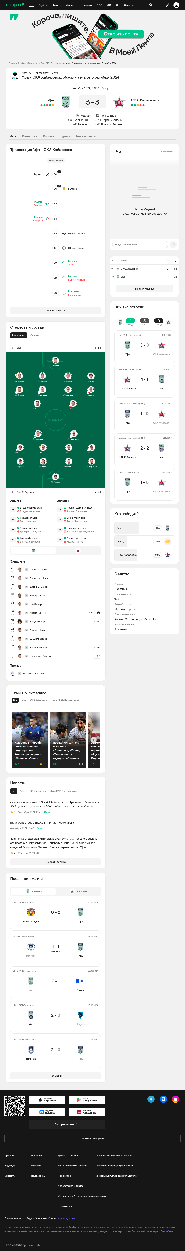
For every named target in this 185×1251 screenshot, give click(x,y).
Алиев (71, 264)
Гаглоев (72, 188)
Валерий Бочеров (30, 541)
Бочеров (38, 205)
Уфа (50, 100)
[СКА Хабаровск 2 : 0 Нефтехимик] (135, 105)
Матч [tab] (12, 136)
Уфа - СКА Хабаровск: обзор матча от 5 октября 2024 (91, 63)
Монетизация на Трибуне (72, 1165)
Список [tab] (34, 335)
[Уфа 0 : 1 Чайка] (47, 105)
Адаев (85, 115)
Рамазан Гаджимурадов (80, 531)
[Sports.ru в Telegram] (151, 1100)
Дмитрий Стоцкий (30, 531)
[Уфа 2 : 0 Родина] (44, 105)
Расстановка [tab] (19, 335)
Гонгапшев (108, 115)
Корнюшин (82, 120)
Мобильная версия (92, 1138)
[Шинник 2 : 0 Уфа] (41, 105)
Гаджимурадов (76, 279)
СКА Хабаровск (145, 100)
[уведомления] (159, 5)
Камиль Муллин (29, 538)
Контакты (9, 1175)
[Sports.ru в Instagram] (176, 1100)
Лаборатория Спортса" (71, 1185)
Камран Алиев (75, 541)
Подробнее (167, 1231)
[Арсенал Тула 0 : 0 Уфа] (53, 105)
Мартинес (73, 291)
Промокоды (65, 1206)
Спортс (12, 63)
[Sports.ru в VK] (164, 1100)
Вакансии (36, 1155)
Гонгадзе (73, 276)
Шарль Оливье (111, 120)
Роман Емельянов (77, 521)
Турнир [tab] (65, 136)
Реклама (36, 1165)
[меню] (31, 5)
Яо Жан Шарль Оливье (79, 507)
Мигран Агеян (28, 521)
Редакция (9, 1165)
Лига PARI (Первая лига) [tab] (64, 791)
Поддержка (38, 1175)
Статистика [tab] (29, 136)
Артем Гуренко (28, 528)
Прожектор (64, 1175)
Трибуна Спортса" (68, 1155)
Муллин (38, 201)
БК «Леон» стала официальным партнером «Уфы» (42, 822)
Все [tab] (14, 791)
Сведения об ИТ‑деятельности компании (82, 1196)
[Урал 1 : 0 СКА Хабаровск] (140, 105)
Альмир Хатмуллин (126, 619)
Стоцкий (38, 220)
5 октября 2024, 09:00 (85, 88)
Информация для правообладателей (117, 1175)
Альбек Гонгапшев (77, 511)
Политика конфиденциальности (114, 1165)
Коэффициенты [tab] (85, 136)
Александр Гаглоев (77, 538)
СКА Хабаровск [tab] (37, 791)
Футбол (21, 63)
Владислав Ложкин (31, 507)
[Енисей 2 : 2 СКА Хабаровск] (138, 105)
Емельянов (74, 295)
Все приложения (64, 1124)
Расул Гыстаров (29, 517)
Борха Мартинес (76, 517)
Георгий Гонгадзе (76, 528)
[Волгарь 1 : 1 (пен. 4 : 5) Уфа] (50, 105)
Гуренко (84, 124)
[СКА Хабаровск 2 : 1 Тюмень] (143, 105)
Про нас (9, 1155)
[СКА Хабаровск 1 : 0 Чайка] (132, 105)
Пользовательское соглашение (114, 1155)
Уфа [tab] (22, 791)
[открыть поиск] (151, 5)
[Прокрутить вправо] (94, 740)
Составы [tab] (48, 136)
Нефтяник (120, 589)
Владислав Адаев (30, 511)
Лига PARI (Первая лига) (52, 63)
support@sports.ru (68, 1218)
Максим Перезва (125, 609)
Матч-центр (32, 63)
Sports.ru (13, 1227)
